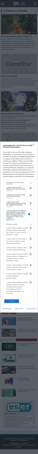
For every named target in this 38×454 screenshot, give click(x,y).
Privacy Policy (31, 308)
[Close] (34, 146)
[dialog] (19, 227)
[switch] (30, 188)
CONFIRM (12, 301)
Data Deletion (7, 308)
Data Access (19, 308)
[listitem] (19, 183)
